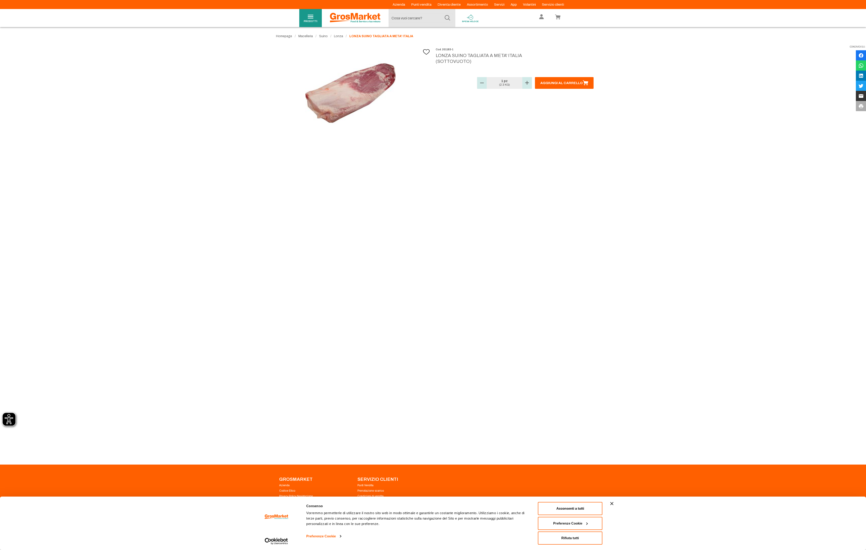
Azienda (399, 4)
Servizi (499, 4)
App (514, 4)
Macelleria (305, 36)
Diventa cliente (449, 4)
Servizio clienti (553, 4)
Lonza (338, 36)
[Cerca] (447, 18)
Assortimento (478, 4)
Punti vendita (421, 4)
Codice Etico (287, 490)
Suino (323, 36)
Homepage (284, 36)
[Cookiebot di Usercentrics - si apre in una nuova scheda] (276, 541)
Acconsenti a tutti (570, 508)
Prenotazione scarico (370, 490)
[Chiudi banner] (611, 503)
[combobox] (421, 18)
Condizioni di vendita (370, 496)
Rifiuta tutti (570, 538)
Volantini (530, 4)
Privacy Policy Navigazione (296, 496)
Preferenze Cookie (321, 536)
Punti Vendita (365, 485)
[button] (482, 83)
